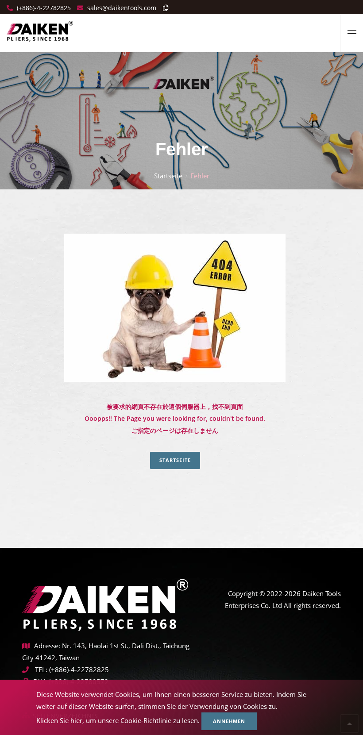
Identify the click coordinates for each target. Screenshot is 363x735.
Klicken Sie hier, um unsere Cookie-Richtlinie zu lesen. (118, 720)
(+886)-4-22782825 (43, 8)
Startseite (168, 175)
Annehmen (229, 721)
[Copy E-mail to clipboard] (163, 8)
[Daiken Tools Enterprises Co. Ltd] (40, 28)
